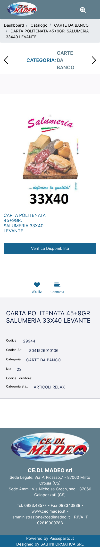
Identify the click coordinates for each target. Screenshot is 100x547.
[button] (50, 162)
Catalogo (39, 25)
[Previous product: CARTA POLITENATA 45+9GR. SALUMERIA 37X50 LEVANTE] (6, 60)
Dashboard (14, 25)
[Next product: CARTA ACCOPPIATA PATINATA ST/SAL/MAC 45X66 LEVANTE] (94, 60)
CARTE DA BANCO (71, 25)
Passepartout (62, 538)
